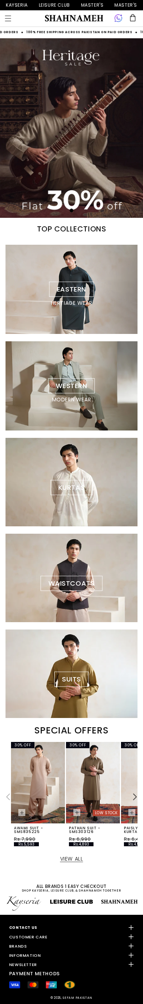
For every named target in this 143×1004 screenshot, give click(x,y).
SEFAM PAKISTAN (77, 998)
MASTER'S (125, 5)
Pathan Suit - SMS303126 (84, 830)
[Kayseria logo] (73, 18)
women (92, 5)
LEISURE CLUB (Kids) (54, 5)
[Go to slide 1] (71, 210)
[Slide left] (8, 797)
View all (71, 858)
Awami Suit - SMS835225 (28, 830)
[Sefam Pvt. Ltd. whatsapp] (118, 18)
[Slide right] (135, 797)
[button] (8, 18)
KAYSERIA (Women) (17, 5)
